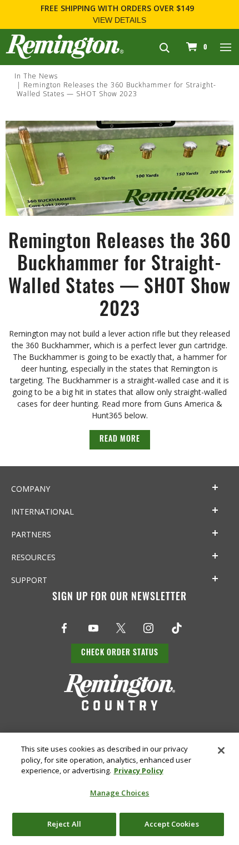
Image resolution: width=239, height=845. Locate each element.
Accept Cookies (172, 824)
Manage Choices (120, 793)
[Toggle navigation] (226, 46)
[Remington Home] (65, 46)
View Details (119, 20)
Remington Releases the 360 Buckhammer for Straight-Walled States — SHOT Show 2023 (116, 89)
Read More (119, 440)
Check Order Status (119, 653)
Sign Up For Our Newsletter (119, 598)
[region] (119, 789)
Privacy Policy (138, 770)
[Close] (221, 750)
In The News (36, 76)
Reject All (64, 824)
